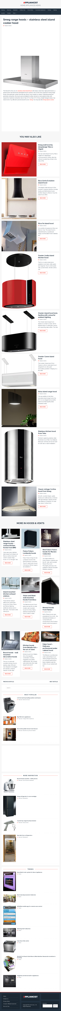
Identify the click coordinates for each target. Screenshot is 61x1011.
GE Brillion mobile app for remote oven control (29, 906)
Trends (30, 869)
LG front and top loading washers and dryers (29, 697)
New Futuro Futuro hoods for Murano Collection (50, 552)
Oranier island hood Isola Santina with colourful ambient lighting (47, 315)
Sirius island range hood (47, 392)
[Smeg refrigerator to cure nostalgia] (9, 816)
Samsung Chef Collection (23, 928)
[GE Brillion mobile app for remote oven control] (9, 924)
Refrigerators (25, 798)
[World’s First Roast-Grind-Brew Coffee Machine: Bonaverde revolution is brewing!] (9, 970)
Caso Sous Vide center (23, 941)
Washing (9, 10)
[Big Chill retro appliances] (9, 724)
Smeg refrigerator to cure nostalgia (26, 796)
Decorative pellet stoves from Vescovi (27, 728)
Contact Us (5, 998)
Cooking (3, 10)
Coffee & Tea (22, 10)
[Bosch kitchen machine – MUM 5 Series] (9, 791)
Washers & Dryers (26, 699)
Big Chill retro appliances (24, 716)
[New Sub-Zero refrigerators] (9, 861)
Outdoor (9, 13)
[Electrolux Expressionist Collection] (9, 901)
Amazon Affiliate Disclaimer (9, 1003)
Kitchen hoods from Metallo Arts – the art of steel (30, 647)
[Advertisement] (33, 41)
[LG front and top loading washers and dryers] (9, 712)
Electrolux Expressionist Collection (26, 894)
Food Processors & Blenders (28, 780)
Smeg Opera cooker (48, 99)
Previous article (8, 681)
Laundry (3, 13)
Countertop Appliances (40, 10)
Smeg (31, 99)
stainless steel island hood (25, 90)
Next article (54, 681)
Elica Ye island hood (46, 223)
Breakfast (15, 10)
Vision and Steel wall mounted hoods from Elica (29, 598)
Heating (55, 10)
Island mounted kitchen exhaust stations (9, 594)
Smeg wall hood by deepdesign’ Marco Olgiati (45, 147)
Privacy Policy (6, 1001)
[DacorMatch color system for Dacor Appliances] (9, 890)
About (4, 996)
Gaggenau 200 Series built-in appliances (28, 975)
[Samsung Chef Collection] (9, 936)
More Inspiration (30, 775)
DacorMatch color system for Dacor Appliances (29, 872)
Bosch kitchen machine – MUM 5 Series (27, 778)
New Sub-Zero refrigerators (24, 835)
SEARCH (45, 1003)
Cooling (49, 10)
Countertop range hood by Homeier (26, 820)
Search (55, 1005)
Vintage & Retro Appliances (28, 718)
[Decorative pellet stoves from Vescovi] (9, 739)
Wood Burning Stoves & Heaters (29, 730)
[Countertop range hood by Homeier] (9, 830)
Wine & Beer (30, 10)
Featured (20, 699)
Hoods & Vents (8, 25)
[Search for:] (30, 688)
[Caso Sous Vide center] (9, 951)
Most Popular (30, 695)
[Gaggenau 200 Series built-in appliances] (9, 986)
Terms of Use (6, 1006)
